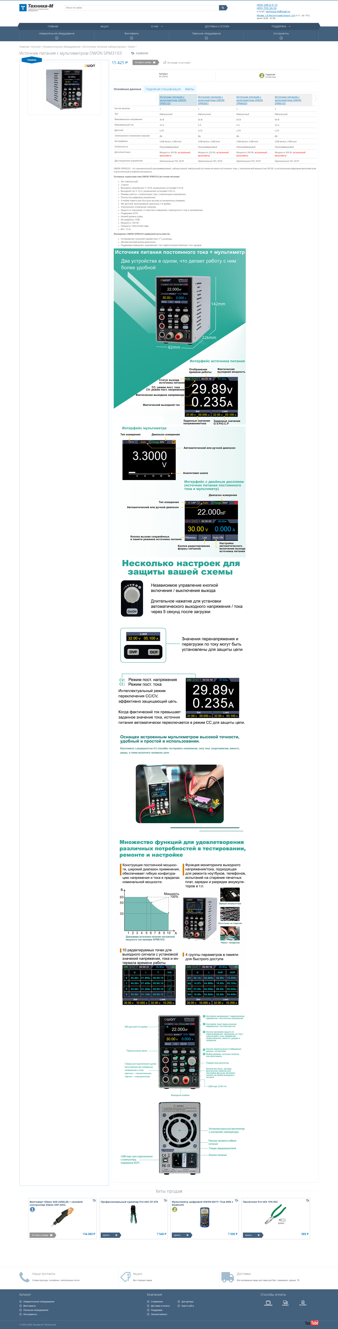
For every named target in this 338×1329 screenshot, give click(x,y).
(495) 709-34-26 (267, 8)
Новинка (31, 60)
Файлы (189, 89)
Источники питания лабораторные (104, 46)
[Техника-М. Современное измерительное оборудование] (36, 7)
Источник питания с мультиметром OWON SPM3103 (173, 100)
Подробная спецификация (163, 89)
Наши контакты (43, 1274)
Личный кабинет (159, 1314)
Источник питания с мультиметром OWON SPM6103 (288, 100)
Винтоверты (132, 33)
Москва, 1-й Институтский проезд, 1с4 (276, 15)
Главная (53, 26)
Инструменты (281, 33)
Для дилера (187, 1301)
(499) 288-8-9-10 (267, 5)
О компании (157, 1301)
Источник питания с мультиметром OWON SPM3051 (211, 100)
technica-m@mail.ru (278, 11)
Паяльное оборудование (206, 33)
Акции (105, 26)
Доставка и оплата (217, 26)
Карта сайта (188, 1306)
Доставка (244, 1274)
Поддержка (279, 26)
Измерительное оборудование (57, 33)
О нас (154, 26)
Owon (131, 46)
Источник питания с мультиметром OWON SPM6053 (249, 100)
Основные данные (127, 89)
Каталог (36, 46)
